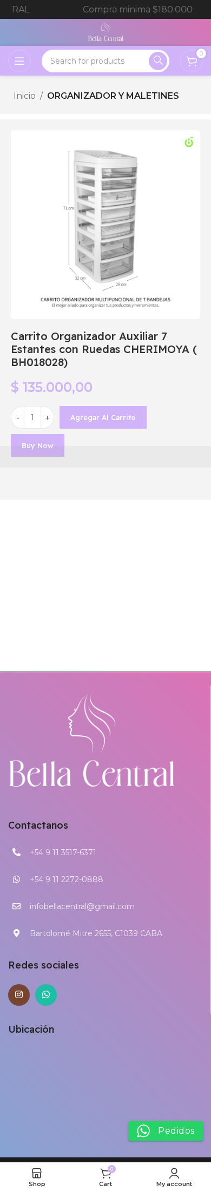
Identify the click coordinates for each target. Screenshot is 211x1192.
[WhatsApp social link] (46, 995)
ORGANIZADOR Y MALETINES (113, 96)
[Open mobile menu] (19, 61)
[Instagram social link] (19, 995)
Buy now (38, 445)
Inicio (25, 96)
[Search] (158, 61)
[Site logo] (105, 31)
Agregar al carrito (103, 417)
